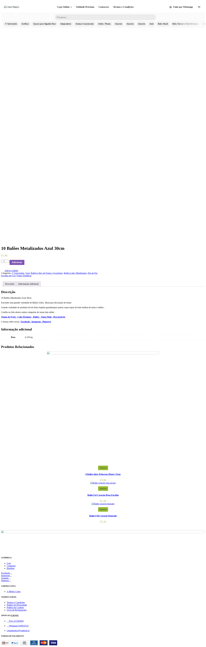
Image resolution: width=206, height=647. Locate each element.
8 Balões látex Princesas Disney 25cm (103, 474)
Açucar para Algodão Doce (44, 24)
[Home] (11, 7)
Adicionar (17, 262)
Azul (151, 24)
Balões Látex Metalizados (75, 273)
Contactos (104, 7)
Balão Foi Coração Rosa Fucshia (103, 495)
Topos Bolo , (47, 317)
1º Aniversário (11, 24)
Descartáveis (59, 317)
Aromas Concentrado (85, 24)
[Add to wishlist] (25, 262)
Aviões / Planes (104, 24)
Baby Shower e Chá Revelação (185, 24)
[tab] (10, 283)
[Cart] (199, 7)
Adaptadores (65, 24)
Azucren (118, 24)
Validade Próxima (85, 7)
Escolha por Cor (8, 275)
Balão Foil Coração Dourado (103, 516)
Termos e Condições (123, 7)
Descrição (9, 284)
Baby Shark (163, 24)
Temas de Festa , (9, 317)
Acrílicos (25, 24)
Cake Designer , (25, 317)
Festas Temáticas (24, 275)
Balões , (37, 317)
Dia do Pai (92, 273)
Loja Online (63, 7)
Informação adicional (28, 284)
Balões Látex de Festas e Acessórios (47, 273)
